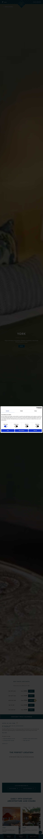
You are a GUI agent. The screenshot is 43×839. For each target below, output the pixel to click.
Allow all (35, 430)
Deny (8, 430)
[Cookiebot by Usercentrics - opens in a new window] (37, 408)
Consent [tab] (7, 410)
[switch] (16, 426)
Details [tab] (21, 410)
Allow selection (21, 430)
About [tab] (35, 410)
